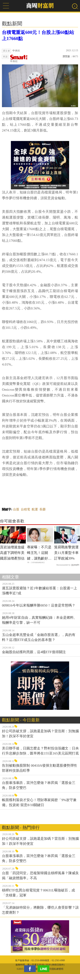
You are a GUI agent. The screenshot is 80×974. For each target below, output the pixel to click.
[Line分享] (44, 968)
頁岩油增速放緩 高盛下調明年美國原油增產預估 (12, 552)
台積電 (25, 509)
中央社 (14, 61)
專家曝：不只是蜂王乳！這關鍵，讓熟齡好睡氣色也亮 (39, 553)
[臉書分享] (31, 968)
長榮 (42, 509)
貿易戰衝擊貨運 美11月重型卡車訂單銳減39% (66, 552)
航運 (35, 509)
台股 (16, 509)
